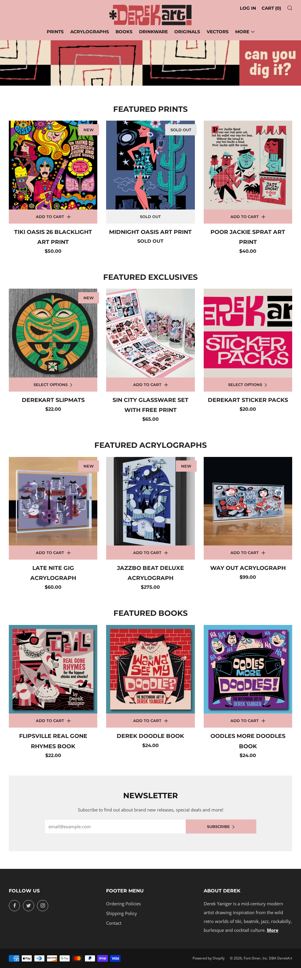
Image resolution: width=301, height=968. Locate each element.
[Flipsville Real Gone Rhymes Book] (53, 669)
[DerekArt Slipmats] (53, 333)
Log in (248, 8)
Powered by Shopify (209, 958)
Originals (187, 31)
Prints (55, 31)
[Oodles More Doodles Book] (248, 669)
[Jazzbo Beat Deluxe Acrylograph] (150, 501)
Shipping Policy (121, 913)
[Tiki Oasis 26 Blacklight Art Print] (53, 165)
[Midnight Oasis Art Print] (150, 165)
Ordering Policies (123, 904)
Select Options (51, 384)
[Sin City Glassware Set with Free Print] (150, 333)
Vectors (218, 31)
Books (124, 31)
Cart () (271, 8)
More (242, 31)
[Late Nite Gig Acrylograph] (53, 501)
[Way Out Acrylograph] (248, 501)
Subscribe (218, 826)
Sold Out (150, 216)
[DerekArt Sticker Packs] (248, 333)
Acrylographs (89, 31)
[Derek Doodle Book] (150, 669)
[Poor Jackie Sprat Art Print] (248, 165)
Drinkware (153, 31)
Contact (113, 923)
